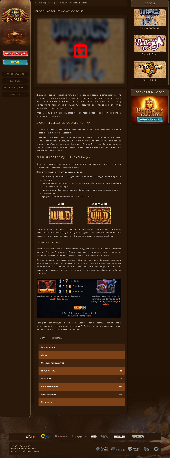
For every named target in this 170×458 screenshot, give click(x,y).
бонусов (50, 252)
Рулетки (15, 95)
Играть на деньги (15, 88)
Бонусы (15, 81)
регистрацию (55, 323)
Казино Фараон (15, 74)
